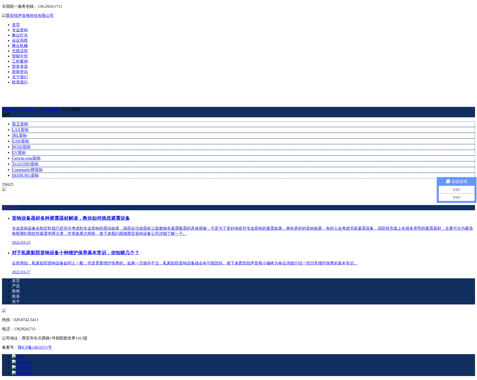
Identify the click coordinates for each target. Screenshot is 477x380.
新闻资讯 (20, 72)
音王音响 (20, 124)
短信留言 (24, 368)
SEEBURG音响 (25, 175)
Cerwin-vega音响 (26, 158)
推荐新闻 (10, 207)
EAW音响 (20, 141)
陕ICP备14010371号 (35, 347)
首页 (16, 25)
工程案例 (20, 61)
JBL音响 (19, 135)
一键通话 (24, 362)
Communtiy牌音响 (27, 170)
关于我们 (20, 77)
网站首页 (10, 109)
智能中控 (20, 56)
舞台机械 (20, 45)
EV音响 (19, 152)
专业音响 (20, 30)
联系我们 (20, 82)
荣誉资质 (20, 66)
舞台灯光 (20, 35)
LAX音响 (20, 129)
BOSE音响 (21, 147)
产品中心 (30, 109)
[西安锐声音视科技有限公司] (28, 15)
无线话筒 (20, 51)
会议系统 (20, 40)
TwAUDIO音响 (25, 164)
